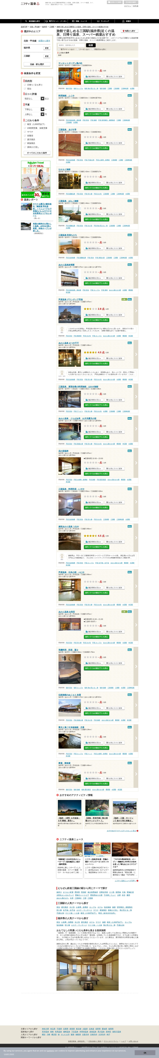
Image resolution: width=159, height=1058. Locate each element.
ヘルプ (123, 1041)
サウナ (96, 910)
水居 (71, 898)
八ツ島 (111, 892)
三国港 (90, 898)
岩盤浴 (30, 136)
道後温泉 (92, 1032)
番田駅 (130, 290)
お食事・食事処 (82, 907)
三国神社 (78, 898)
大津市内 (101, 1034)
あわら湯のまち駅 (115, 290)
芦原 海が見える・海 (101, 226)
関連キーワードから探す (31, 1037)
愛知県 (104, 1029)
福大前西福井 (93, 892)
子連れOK (60, 913)
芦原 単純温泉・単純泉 (73, 120)
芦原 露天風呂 (101, 479)
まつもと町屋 (68, 892)
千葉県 (59, 1029)
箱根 (52, 1032)
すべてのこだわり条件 (37, 153)
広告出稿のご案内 (94, 1041)
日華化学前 (103, 892)
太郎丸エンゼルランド (65, 895)
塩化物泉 (107, 907)
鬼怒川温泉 (116, 1032)
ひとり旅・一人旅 (72, 913)
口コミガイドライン (111, 1041)
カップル (92, 907)
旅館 (114, 907)
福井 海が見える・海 (91, 88)
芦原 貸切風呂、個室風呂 (106, 120)
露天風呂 (64, 907)
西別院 (77, 892)
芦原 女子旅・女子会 (102, 563)
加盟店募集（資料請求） (77, 1041)
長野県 (98, 1029)
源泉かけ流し (113, 910)
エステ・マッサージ (84, 910)
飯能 (72, 1034)
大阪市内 (85, 1034)
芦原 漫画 (104, 290)
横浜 (43, 1034)
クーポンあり (84, 49)
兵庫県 (65, 1029)
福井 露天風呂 (86, 789)
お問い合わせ (133, 1041)
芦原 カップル (95, 290)
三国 (84, 898)
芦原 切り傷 (88, 194)
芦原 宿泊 (86, 120)
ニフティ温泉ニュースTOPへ (125, 881)
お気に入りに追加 (115, 76)
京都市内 (93, 1034)
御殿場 (78, 1034)
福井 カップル (78, 88)
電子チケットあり (68, 49)
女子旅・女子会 (69, 910)
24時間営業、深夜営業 (37, 128)
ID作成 (135, 6)
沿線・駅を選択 (37, 64)
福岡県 (111, 1029)
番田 (128, 895)
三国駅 (110, 88)
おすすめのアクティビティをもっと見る (121, 831)
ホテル (100, 907)
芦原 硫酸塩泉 (70, 194)
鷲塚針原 (130, 892)
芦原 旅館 (93, 120)
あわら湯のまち (63, 898)
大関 (119, 895)
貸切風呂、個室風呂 (125, 907)
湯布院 (108, 1032)
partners (50, 1051)
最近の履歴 (131, 2)
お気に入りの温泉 (115, 2)
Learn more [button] (9, 1054)
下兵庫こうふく (110, 895)
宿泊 (58, 907)
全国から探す (44, 41)
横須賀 (54, 1034)
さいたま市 (65, 1034)
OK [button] (145, 1053)
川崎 (48, 1034)
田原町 (83, 892)
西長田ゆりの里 (96, 895)
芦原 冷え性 (98, 194)
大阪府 (85, 1029)
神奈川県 (45, 1029)
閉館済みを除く (100, 49)
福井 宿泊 (69, 88)
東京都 (78, 1029)
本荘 (123, 895)
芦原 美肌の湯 (100, 258)
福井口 (59, 892)
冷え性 (72, 907)
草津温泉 (45, 1032)
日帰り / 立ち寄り (35, 85)
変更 (47, 48)
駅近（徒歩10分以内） (107, 913)
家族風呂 (103, 910)
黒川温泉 (101, 1032)
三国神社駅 (124, 88)
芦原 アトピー (78, 411)
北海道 (91, 1029)
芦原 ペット (88, 754)
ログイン (127, 6)
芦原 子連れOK (89, 160)
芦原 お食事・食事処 (103, 160)
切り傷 (59, 910)
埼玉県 (52, 1029)
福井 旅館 (103, 88)
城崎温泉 (66, 1032)
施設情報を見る (94, 76)
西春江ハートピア (82, 895)
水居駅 (132, 88)
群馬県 (72, 1029)
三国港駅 (116, 88)
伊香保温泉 (84, 1032)
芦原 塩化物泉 (70, 160)
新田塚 (118, 892)
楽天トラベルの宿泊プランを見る (96, 82)
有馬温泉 (58, 1032)
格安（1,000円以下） (89, 913)
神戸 (108, 1034)
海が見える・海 (126, 910)
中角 (124, 892)
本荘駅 (68, 292)
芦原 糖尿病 (77, 336)
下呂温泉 (74, 1032)
